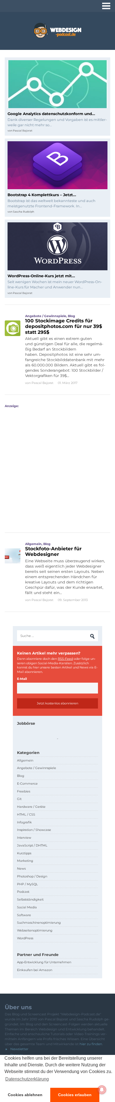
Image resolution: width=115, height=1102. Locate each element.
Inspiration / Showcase (34, 830)
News (21, 868)
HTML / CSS (26, 814)
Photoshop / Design (32, 876)
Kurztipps (24, 853)
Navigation (106, 6)
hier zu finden (91, 1044)
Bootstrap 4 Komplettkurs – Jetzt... (42, 195)
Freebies (23, 791)
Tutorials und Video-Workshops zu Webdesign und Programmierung (57, 30)
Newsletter (19, 1049)
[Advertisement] (57, 465)
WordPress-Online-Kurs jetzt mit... (41, 276)
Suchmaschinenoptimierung (39, 923)
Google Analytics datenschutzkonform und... (51, 113)
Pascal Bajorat (22, 130)
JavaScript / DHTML (32, 845)
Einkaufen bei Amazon (34, 970)
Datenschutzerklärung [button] (27, 1079)
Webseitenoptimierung (34, 930)
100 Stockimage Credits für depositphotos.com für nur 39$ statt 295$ (63, 326)
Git (19, 799)
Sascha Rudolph (23, 211)
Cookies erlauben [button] (75, 1095)
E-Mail (22, 679)
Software (24, 915)
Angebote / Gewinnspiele (45, 316)
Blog (71, 316)
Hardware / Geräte (31, 807)
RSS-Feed (65, 659)
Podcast (23, 892)
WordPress (25, 938)
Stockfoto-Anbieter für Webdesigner (53, 551)
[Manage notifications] (101, 1089)
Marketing (25, 861)
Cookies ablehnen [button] (25, 1095)
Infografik (24, 822)
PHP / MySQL (27, 884)
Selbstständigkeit (30, 899)
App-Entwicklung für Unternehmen (44, 962)
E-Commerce (27, 783)
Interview (24, 838)
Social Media (27, 907)
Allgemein (33, 544)
